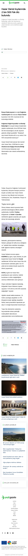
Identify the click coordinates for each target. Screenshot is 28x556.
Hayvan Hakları (4, 73)
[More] (21, 77)
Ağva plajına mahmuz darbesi (12, 462)
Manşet (11, 73)
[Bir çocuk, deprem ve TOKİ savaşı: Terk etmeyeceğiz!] (14, 434)
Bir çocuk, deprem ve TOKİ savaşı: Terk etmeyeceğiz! (13, 443)
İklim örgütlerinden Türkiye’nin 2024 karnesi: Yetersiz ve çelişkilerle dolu (14, 450)
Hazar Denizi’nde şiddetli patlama (11, 397)
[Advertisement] (14, 38)
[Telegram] (18, 77)
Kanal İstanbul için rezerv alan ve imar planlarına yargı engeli (13, 457)
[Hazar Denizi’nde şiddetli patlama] (14, 388)
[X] (14, 77)
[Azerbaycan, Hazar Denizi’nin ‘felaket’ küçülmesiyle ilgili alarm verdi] (14, 366)
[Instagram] (5, 533)
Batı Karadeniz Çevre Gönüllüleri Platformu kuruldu (13, 473)
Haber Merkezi (8, 49)
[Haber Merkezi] (2, 49)
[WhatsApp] (7, 77)
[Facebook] (11, 77)
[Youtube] (13, 533)
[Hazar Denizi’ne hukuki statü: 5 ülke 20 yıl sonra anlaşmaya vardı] (14, 407)
